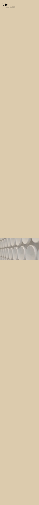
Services (19, 3)
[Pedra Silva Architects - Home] (9, 5)
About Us (28, 3)
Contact (33, 3)
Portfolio (24, 3)
